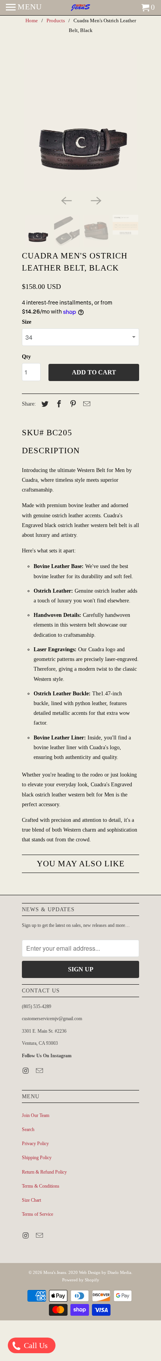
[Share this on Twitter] (44, 404)
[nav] (24, 8)
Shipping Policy (37, 1157)
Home (31, 20)
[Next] (95, 199)
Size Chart (31, 1200)
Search (28, 1129)
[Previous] (65, 199)
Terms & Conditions (40, 1186)
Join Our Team (35, 1115)
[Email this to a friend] (85, 404)
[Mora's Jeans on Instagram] (26, 1071)
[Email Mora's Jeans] (40, 1071)
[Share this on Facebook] (58, 404)
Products (56, 20)
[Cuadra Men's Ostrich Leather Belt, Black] (80, 121)
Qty (26, 357)
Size (26, 322)
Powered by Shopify (80, 1279)
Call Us (35, 1345)
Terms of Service (37, 1214)
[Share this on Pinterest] (72, 404)
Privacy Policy (35, 1143)
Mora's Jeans (54, 1272)
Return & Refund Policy (44, 1172)
